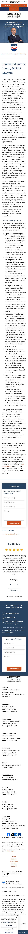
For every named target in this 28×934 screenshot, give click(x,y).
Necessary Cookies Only (9, 929)
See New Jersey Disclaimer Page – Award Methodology (14, 54)
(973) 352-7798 (12, 809)
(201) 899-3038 (12, 740)
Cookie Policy (7, 884)
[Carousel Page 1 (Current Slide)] (10, 584)
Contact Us (14, 9)
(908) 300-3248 (12, 823)
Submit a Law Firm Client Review (14, 596)
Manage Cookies (18, 884)
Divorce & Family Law (12, 534)
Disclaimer (14, 859)
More (23, 9)
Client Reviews (14, 544)
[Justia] (19, 834)
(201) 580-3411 (12, 726)
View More (14, 590)
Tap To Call (7, 5)
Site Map (14, 864)
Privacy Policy (14, 861)
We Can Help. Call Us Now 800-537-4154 (14, 606)
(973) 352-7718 (12, 794)
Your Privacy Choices (12, 882)
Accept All (9, 925)
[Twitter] (12, 834)
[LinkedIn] (15, 834)
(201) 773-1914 (12, 755)
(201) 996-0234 (12, 711)
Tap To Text (21, 5)
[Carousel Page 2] (14, 584)
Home (4, 9)
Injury (17, 888)
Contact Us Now (14, 523)
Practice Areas (8, 530)
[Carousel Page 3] (17, 584)
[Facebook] (8, 834)
